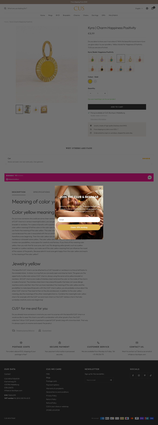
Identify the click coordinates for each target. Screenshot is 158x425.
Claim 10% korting (79, 227)
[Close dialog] (100, 188)
